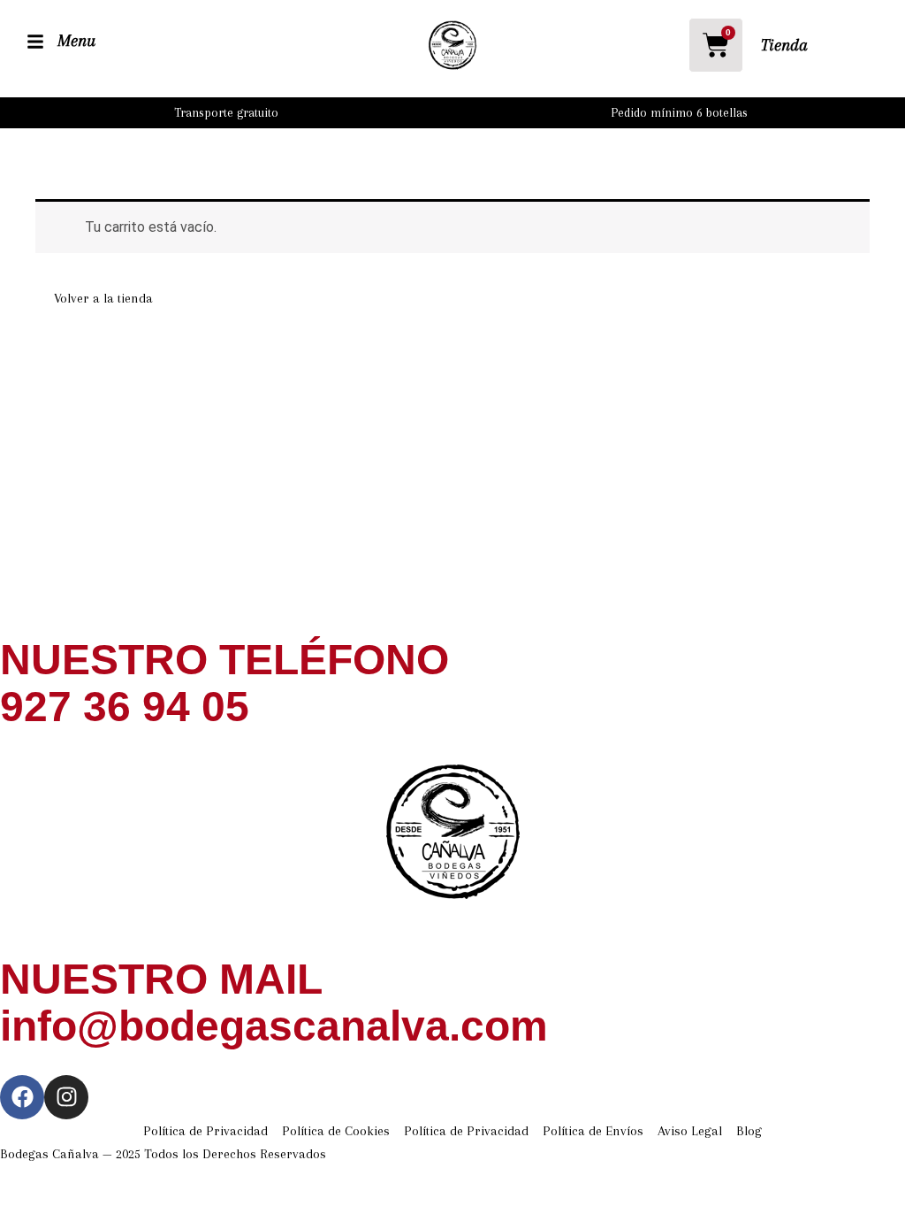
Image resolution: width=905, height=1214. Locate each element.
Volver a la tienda (103, 298)
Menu (76, 40)
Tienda (784, 45)
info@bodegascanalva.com (274, 1026)
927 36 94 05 (124, 706)
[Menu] (35, 41)
